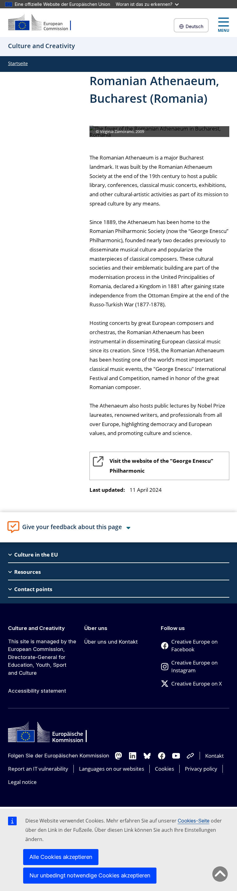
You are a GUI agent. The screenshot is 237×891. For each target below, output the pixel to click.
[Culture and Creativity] (43, 22)
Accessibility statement (37, 691)
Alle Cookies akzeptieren (60, 857)
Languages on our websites (111, 768)
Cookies (164, 768)
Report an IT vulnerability (38, 768)
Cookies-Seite (194, 821)
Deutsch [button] (194, 26)
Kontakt (214, 755)
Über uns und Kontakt (111, 642)
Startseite (18, 63)
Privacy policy (201, 768)
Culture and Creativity (36, 628)
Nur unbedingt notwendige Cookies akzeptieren (89, 875)
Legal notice (22, 781)
